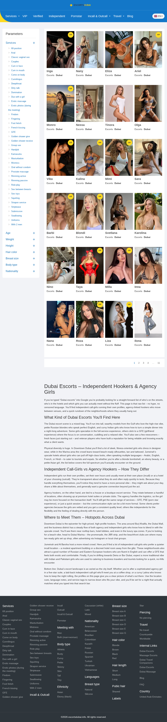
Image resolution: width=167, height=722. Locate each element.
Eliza (108, 71)
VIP (25, 16)
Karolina (140, 233)
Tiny (59, 680)
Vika (50, 179)
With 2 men (16, 224)
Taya (79, 287)
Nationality (12, 271)
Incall (60, 605)
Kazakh (88, 643)
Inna (138, 287)
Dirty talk (15, 88)
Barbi (50, 233)
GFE (13, 132)
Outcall (60, 609)
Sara (138, 179)
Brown (115, 649)
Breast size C (119, 620)
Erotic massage (18, 101)
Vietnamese (91, 670)
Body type (11, 264)
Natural (88, 689)
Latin (87, 609)
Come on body (18, 75)
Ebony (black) (64, 696)
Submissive (16, 211)
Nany (79, 71)
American (90, 626)
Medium (116, 675)
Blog (130, 16)
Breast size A (119, 611)
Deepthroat (16, 83)
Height (9, 245)
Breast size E (119, 628)
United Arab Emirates (150, 696)
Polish (88, 648)
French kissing (18, 127)
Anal (13, 53)
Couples (15, 61)
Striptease (16, 207)
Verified (38, 16)
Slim (59, 671)
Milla (108, 287)
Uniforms (15, 220)
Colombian (90, 639)
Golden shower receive (22, 141)
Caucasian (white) (94, 605)
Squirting (15, 198)
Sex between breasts (21, 189)
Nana (50, 340)
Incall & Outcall (65, 614)
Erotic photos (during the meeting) (19, 107)
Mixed (88, 614)
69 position (16, 48)
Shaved (116, 691)
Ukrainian (90, 665)
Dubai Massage (148, 671)
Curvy (60, 658)
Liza (108, 340)
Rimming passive (19, 180)
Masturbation (17, 158)
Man (59, 633)
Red (114, 658)
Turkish (88, 661)
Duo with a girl (18, 97)
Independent (57, 16)
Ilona (138, 340)
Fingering (15, 119)
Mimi (108, 179)
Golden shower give (20, 136)
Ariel (138, 71)
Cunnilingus (16, 79)
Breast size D (119, 624)
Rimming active (18, 176)
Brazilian (89, 635)
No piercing (145, 617)
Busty (60, 654)
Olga (138, 125)
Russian (89, 652)
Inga (50, 71)
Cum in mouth (17, 70)
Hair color (11, 252)
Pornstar (76, 16)
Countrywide (146, 634)
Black (115, 654)
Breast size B (119, 615)
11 (159, 363)
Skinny (60, 667)
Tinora (109, 125)
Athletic (61, 649)
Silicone (89, 694)
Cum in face (17, 66)
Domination (16, 92)
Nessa (80, 125)
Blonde (115, 645)
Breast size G (119, 633)
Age (8, 233)
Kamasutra (16, 154)
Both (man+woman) (67, 637)
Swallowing (16, 215)
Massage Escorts (148, 655)
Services (11, 42)
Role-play (15, 185)
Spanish (89, 656)
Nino (50, 287)
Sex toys (15, 193)
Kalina (80, 179)
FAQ (142, 684)
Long (114, 679)
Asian (60, 692)
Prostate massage (20, 171)
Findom (14, 114)
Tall (59, 675)
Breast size (12, 258)
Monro (51, 125)
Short (115, 670)
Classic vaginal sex (20, 57)
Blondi (80, 233)
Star (142, 605)
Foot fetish (16, 123)
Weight (10, 239)
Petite (60, 662)
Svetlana (111, 233)
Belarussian (91, 631)
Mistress (15, 163)
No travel (144, 630)
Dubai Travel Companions (146, 661)
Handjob (15, 149)
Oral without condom (21, 167)
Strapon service (18, 202)
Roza (79, 340)
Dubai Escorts (147, 651)
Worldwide (145, 638)
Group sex (16, 145)
